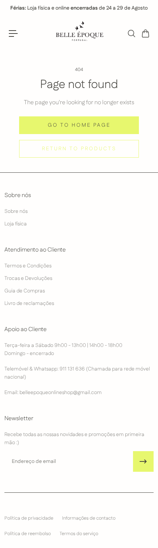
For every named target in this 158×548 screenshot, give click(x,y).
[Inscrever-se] (143, 461)
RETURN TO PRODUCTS (79, 148)
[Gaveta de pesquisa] (131, 33)
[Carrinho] (145, 33)
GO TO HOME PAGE (79, 125)
